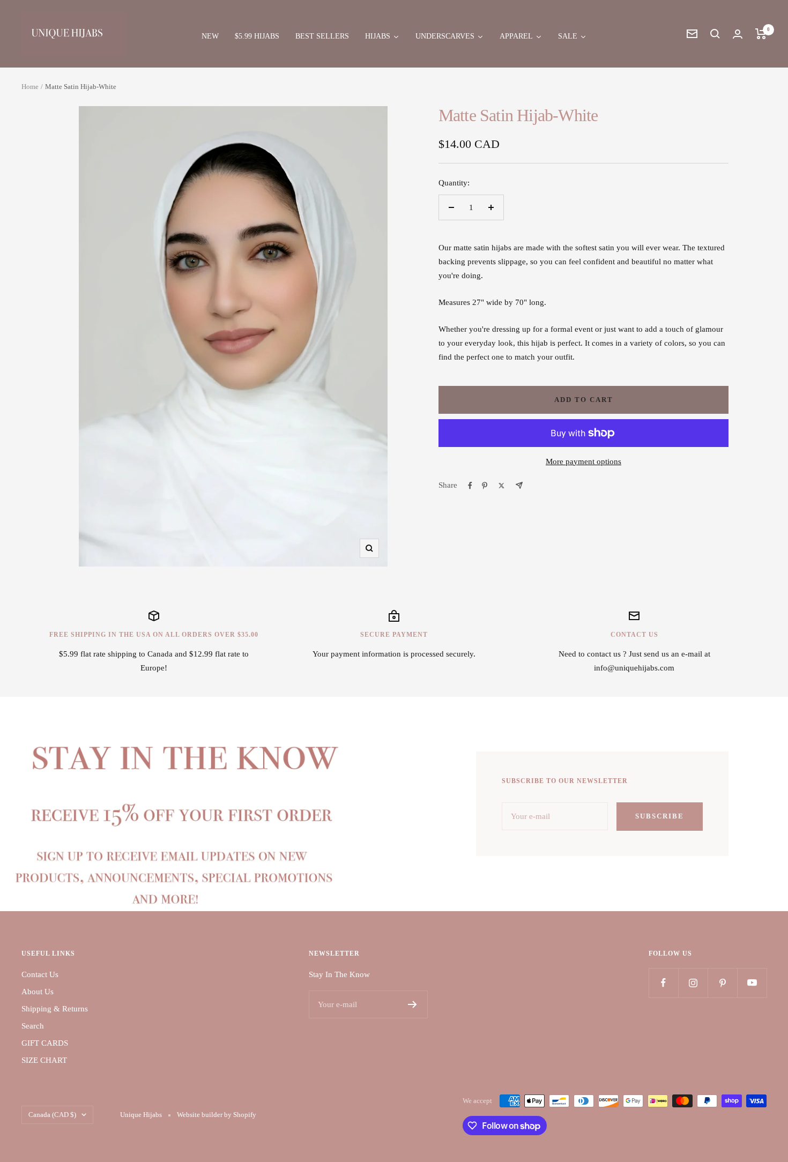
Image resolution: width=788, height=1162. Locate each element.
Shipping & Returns (54, 1008)
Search (32, 1026)
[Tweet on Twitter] (501, 485)
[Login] (737, 34)
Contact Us (39, 974)
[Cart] (761, 33)
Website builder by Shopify (216, 1115)
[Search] (715, 34)
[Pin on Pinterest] (484, 485)
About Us (37, 991)
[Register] (412, 1004)
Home (30, 87)
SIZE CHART (44, 1060)
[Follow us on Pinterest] (722, 982)
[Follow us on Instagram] (693, 982)
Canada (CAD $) (52, 1115)
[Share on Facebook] (470, 485)
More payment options (583, 461)
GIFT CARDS (44, 1043)
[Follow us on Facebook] (663, 982)
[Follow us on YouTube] (752, 982)
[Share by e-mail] (519, 485)
